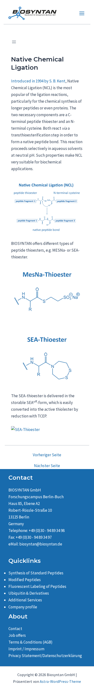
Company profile (22, 607)
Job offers (17, 635)
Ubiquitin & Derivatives (28, 593)
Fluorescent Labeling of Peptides (37, 586)
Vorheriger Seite (47, 455)
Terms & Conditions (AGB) (30, 642)
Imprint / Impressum (26, 649)
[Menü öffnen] (14, 42)
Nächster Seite (47, 466)
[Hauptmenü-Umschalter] (82, 13)
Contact (15, 628)
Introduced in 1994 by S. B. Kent (38, 81)
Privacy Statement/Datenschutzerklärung (45, 655)
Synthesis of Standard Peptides (35, 573)
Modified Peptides (24, 579)
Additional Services (25, 600)
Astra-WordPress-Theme (60, 681)
